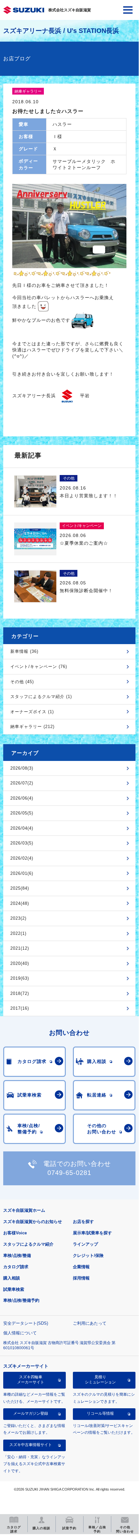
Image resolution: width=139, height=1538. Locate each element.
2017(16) (19, 1008)
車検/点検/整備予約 (21, 1300)
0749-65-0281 (69, 1172)
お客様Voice (15, 1232)
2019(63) (19, 978)
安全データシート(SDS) (25, 1323)
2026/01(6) (21, 873)
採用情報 (81, 1278)
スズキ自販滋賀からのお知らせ (32, 1221)
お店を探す (83, 1221)
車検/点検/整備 (17, 1255)
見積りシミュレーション (100, 1379)
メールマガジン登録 (30, 1413)
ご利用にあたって (89, 1323)
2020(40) (19, 963)
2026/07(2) (21, 783)
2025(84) (19, 888)
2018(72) (19, 993)
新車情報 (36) (24, 651)
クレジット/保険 (88, 1255)
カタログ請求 (15, 1266)
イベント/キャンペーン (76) (38, 666)
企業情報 (81, 1266)
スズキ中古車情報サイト (30, 1444)
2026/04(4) (21, 828)
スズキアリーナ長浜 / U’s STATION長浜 (61, 30)
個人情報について (20, 1333)
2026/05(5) (21, 813)
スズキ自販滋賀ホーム (24, 1210)
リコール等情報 (100, 1413)
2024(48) (19, 903)
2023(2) (18, 918)
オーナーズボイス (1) (32, 711)
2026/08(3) (21, 768)
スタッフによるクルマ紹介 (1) (41, 696)
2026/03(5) (21, 843)
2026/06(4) (21, 798)
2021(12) (19, 948)
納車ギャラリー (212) (32, 726)
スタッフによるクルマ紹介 (28, 1244)
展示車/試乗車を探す (92, 1232)
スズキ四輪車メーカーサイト (30, 1379)
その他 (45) (22, 681)
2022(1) (18, 933)
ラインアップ (85, 1244)
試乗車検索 (13, 1289)
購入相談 (11, 1278)
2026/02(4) (21, 858)
